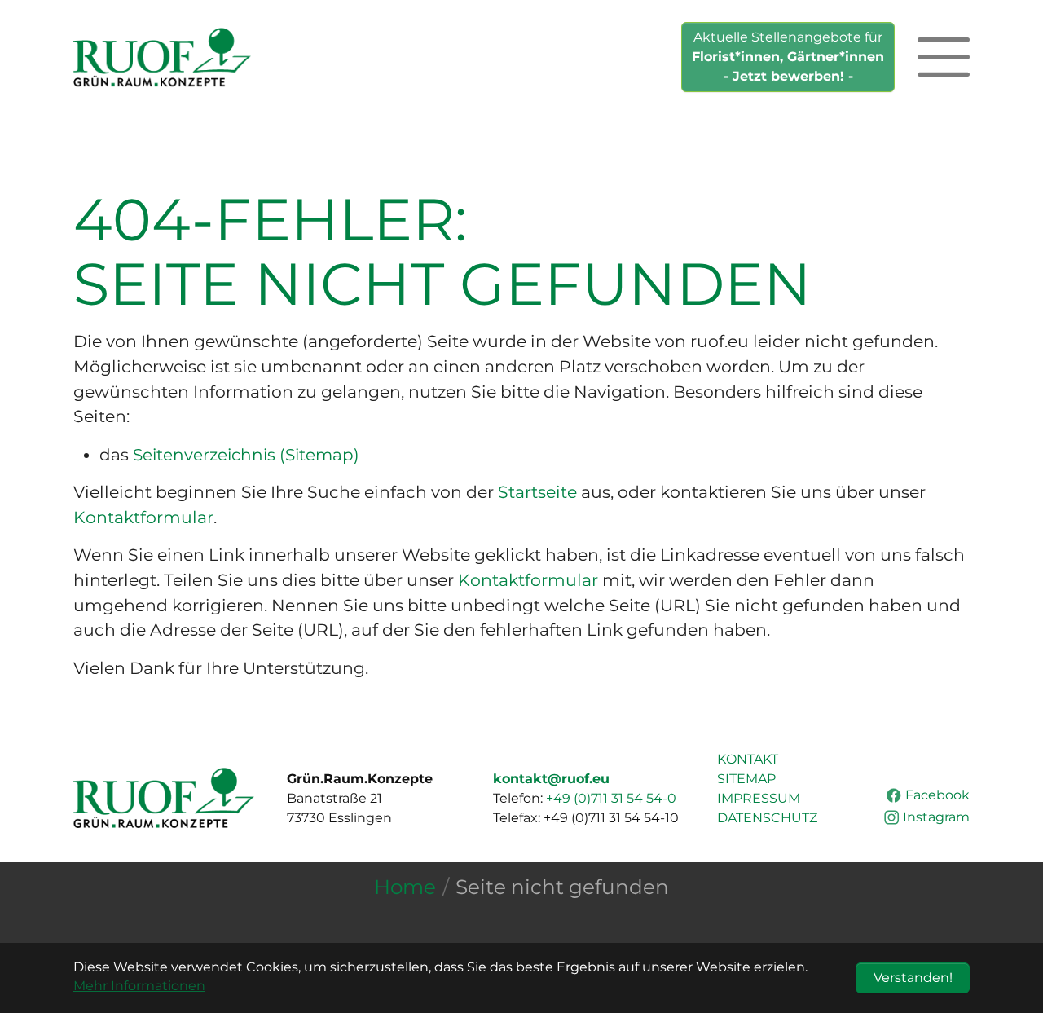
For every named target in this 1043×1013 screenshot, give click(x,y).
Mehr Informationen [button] (139, 985)
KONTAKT (747, 759)
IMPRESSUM (758, 798)
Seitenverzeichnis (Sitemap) (246, 455)
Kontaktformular (143, 517)
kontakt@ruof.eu (551, 778)
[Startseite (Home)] (162, 57)
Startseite (537, 492)
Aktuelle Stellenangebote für (788, 56)
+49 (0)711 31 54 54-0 (611, 798)
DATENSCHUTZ (767, 818)
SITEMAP (746, 778)
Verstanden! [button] (913, 977)
